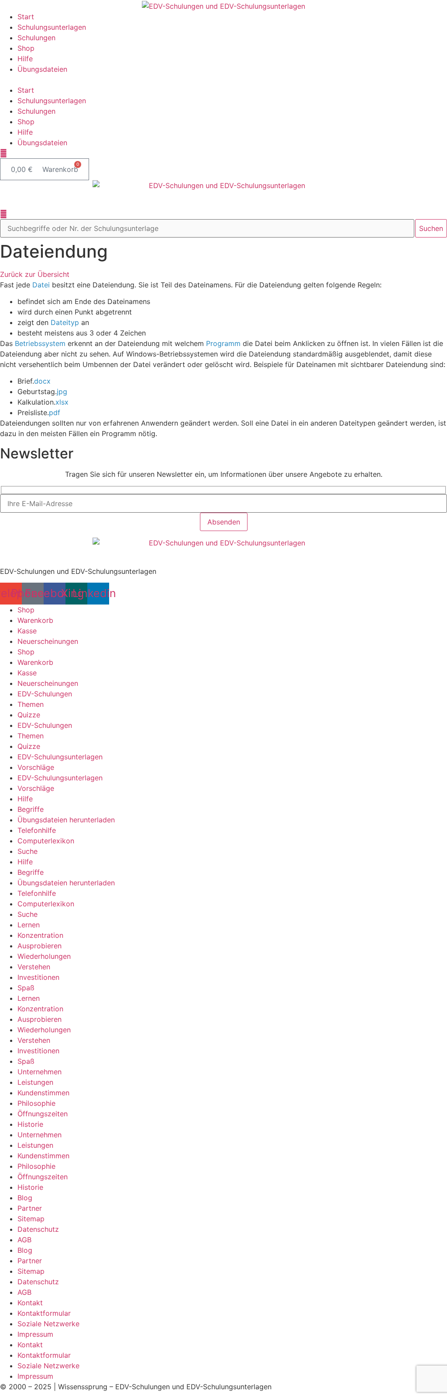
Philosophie (36, 1103)
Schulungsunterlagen (51, 27)
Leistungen (35, 1082)
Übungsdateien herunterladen (66, 819)
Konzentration (40, 935)
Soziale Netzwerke (48, 1323)
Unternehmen (39, 1071)
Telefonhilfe (36, 830)
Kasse (27, 630)
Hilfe (25, 58)
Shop (25, 48)
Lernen (28, 924)
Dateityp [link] (65, 322)
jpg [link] (62, 391)
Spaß (25, 987)
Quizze (28, 714)
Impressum (35, 1334)
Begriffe (30, 809)
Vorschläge (35, 767)
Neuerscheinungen (47, 641)
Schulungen (36, 37)
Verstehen (33, 966)
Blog (24, 1197)
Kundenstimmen (43, 1092)
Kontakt (30, 1302)
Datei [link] (41, 284)
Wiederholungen (44, 956)
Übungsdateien (42, 69)
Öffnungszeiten (42, 1113)
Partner (29, 1208)
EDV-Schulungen (44, 693)
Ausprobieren (39, 945)
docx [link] (42, 381)
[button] (223, 79)
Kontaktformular (44, 1313)
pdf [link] (54, 412)
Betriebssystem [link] (40, 343)
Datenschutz (38, 1229)
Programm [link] (223, 343)
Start (25, 16)
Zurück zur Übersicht (34, 274)
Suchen (431, 228)
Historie (30, 1124)
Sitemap (31, 1218)
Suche (27, 851)
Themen (30, 704)
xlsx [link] (62, 402)
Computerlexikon (45, 840)
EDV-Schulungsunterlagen (60, 756)
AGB (24, 1239)
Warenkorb (35, 620)
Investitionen (38, 977)
